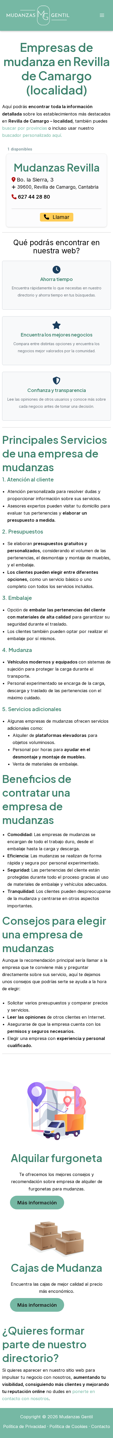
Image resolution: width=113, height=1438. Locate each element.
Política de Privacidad (24, 1426)
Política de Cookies (68, 1426)
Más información (37, 1202)
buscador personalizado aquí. (32, 135)
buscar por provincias (24, 128)
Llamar (60, 217)
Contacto (100, 1426)
